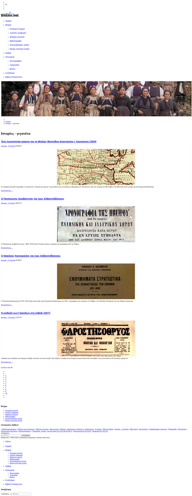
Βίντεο (12, 69)
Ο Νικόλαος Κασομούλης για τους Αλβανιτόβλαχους (31, 255)
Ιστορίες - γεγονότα (122, 429)
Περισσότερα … (7, 191)
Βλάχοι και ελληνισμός (26, 429)
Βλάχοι (8, 25)
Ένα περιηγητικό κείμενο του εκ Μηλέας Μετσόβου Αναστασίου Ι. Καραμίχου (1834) (48, 141)
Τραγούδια (14, 65)
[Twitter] (6, 5)
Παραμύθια (172, 429)
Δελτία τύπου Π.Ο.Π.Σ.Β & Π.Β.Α (59, 431)
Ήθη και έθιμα (108, 429)
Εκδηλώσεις (89, 429)
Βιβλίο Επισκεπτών (13, 77)
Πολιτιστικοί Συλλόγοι (9, 431)
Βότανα (63, 429)
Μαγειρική (134, 429)
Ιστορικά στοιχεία (17, 29)
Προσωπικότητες (25, 431)
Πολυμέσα (9, 57)
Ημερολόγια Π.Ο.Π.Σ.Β (82, 431)
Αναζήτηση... (5, 433)
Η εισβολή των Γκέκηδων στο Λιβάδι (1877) (25, 313)
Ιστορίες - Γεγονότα (8, 146)
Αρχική (8, 21)
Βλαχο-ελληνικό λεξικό (19, 49)
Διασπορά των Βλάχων (75, 429)
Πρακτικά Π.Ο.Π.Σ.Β (100, 431)
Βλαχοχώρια (54, 429)
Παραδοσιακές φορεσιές (158, 429)
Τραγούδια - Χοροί (39, 431)
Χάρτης (8, 441)
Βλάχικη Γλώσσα (11, 414)
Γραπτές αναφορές (18, 33)
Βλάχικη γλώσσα (17, 37)
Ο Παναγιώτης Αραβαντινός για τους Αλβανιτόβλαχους (32, 198)
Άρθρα (8, 53)
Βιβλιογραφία (15, 41)
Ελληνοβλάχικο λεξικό (19, 45)
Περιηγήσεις (143, 429)
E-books (98, 429)
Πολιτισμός (182, 429)
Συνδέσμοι (10, 73)
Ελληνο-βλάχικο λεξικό (13, 418)
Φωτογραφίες (16, 61)
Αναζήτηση (25, 435)
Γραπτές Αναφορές (12, 412)
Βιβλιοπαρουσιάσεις (9, 429)
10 (6, 393)
